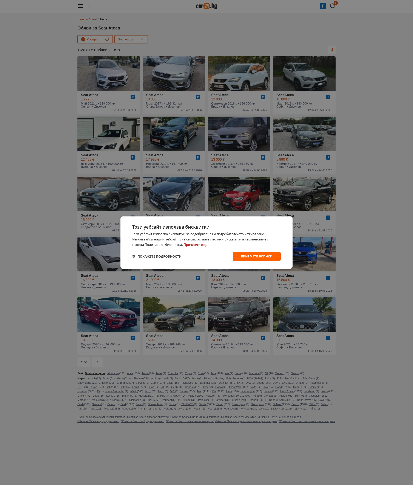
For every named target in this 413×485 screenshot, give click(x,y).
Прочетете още (195, 244)
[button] (157, 256)
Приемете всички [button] (257, 256)
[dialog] (206, 242)
